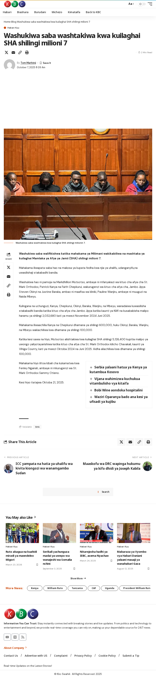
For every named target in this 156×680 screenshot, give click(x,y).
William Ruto (55, 588)
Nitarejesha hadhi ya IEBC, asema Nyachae (94, 553)
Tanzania (77, 588)
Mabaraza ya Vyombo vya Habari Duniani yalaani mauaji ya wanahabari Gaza (131, 557)
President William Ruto (137, 588)
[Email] (13, 52)
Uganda (109, 588)
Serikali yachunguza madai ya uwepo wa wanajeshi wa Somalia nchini (57, 557)
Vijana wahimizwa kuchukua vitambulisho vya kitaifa (115, 381)
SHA (37, 426)
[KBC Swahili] (15, 4)
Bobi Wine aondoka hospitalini (118, 390)
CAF (94, 588)
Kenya (34, 588)
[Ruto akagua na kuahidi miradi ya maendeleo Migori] (22, 533)
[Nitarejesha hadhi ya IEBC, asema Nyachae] (96, 533)
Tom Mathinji (28, 62)
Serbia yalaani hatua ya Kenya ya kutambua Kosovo (118, 369)
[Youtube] (7, 637)
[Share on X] (6, 52)
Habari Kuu (13, 28)
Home (7, 21)
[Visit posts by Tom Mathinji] (9, 65)
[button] (124, 4)
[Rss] (22, 637)
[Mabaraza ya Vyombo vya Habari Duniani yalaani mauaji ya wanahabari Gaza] (133, 533)
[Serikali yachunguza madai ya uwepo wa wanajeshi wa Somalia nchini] (59, 533)
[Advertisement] (78, 100)
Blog (13, 21)
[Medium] (15, 637)
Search (105, 491)
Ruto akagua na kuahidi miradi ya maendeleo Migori (21, 555)
